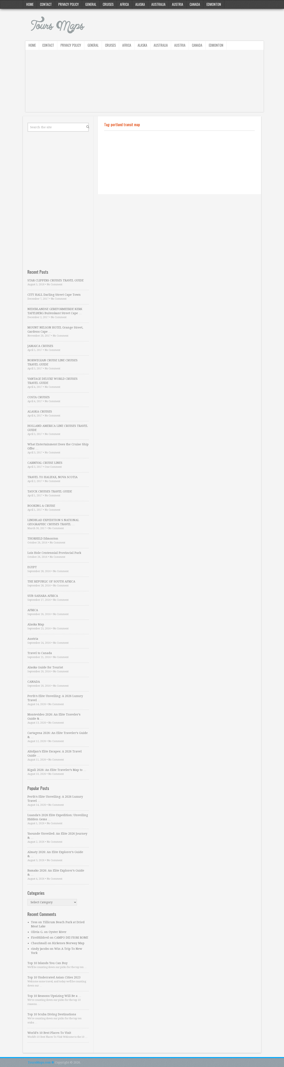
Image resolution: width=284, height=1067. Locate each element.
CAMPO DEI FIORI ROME (71, 937)
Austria (177, 4)
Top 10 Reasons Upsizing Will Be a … (54, 995)
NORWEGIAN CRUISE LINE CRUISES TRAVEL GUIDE (52, 362)
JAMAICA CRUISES (40, 346)
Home (29, 4)
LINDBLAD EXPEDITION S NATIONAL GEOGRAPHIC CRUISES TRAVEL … (53, 522)
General (90, 4)
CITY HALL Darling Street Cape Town (54, 294)
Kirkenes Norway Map (68, 943)
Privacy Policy (68, 4)
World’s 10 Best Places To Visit (49, 1032)
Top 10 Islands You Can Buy (47, 963)
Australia (158, 4)
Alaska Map (35, 624)
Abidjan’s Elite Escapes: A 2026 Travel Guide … (54, 753)
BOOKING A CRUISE (41, 505)
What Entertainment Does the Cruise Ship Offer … (58, 446)
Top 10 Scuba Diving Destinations (51, 1014)
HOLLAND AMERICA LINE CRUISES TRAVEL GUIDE (57, 428)
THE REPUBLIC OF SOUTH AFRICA (51, 581)
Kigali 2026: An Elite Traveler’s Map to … (56, 770)
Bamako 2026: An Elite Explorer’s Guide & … (55, 872)
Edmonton (213, 4)
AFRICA (32, 610)
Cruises (108, 4)
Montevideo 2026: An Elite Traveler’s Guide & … (53, 716)
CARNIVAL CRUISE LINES (44, 462)
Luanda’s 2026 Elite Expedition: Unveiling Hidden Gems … (57, 817)
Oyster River (58, 932)
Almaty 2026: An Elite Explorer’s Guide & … (55, 854)
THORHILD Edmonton (42, 538)
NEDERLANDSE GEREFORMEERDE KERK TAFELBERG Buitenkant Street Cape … (54, 311)
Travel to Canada (39, 653)
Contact (46, 4)
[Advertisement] (144, 83)
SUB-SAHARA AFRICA (42, 595)
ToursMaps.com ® (41, 1062)
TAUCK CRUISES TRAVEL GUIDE (49, 491)
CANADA (33, 681)
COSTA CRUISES (38, 397)
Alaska (140, 4)
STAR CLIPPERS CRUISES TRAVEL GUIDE (55, 280)
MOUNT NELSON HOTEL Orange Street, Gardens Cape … (55, 329)
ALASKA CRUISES (39, 411)
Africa (124, 4)
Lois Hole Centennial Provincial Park (54, 552)
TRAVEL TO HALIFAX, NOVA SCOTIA (52, 477)
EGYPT (32, 567)
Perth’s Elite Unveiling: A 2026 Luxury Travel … (55, 698)
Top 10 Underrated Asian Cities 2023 (53, 977)
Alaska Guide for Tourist (45, 667)
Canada (195, 4)
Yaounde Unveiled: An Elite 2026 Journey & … (57, 835)
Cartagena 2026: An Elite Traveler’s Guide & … (57, 735)
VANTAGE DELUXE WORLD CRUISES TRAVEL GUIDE (52, 381)
